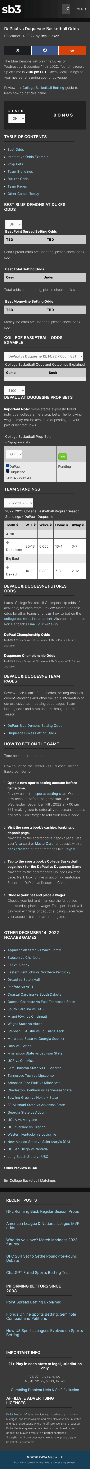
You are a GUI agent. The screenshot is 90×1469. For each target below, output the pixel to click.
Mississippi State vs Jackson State (35, 1053)
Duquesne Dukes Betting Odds (32, 733)
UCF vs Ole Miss (20, 1060)
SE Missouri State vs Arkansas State (36, 1105)
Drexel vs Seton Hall (24, 979)
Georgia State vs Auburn (27, 1112)
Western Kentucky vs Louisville (32, 1134)
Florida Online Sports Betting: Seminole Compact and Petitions (41, 1316)
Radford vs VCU (20, 987)
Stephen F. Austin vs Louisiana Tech (36, 1031)
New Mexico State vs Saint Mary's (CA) (39, 1142)
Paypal (69, 849)
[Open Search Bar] (66, 9)
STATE (16, 111)
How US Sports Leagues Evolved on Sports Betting (44, 1332)
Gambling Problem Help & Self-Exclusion (45, 1390)
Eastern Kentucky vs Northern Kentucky (39, 972)
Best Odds (16, 149)
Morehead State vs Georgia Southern (37, 1038)
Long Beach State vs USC (28, 1156)
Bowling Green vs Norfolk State (33, 1097)
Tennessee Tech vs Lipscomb (31, 1075)
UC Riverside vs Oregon (26, 1127)
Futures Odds (18, 179)
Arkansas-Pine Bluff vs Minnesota (34, 1083)
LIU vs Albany (18, 965)
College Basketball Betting (43, 87)
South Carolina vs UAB (26, 1009)
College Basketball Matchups (33, 1180)
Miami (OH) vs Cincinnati (27, 1016)
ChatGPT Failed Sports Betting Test (38, 1272)
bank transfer (18, 849)
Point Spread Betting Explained (33, 1302)
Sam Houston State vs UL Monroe (35, 1068)
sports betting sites (50, 793)
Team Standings (20, 171)
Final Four (36, 624)
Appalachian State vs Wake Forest (35, 950)
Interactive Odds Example (28, 157)
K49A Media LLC (16, 1414)
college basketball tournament (28, 619)
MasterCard (44, 843)
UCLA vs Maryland (22, 1120)
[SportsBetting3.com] (11, 9)
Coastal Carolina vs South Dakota (34, 994)
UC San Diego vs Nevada (28, 1149)
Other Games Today (23, 194)
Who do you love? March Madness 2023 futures (41, 1242)
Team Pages (17, 186)
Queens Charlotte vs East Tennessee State (41, 1002)
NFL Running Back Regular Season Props (42, 1211)
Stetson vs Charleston (25, 957)
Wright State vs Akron (25, 1024)
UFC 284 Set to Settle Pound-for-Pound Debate (41, 1258)
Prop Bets (15, 164)
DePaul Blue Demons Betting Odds (35, 725)
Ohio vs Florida (19, 1046)
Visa (18, 843)
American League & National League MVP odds (42, 1225)
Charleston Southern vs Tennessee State (40, 1090)
